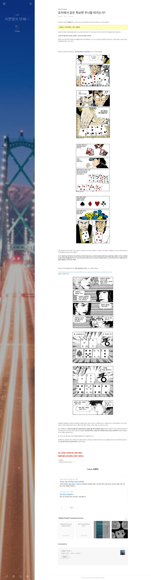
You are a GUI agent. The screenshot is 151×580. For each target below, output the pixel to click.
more (126, 518)
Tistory (102, 577)
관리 (28, 576)
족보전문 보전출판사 (66, 494)
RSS (21, 576)
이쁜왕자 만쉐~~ (17, 19)
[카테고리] (4, 4)
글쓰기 (7, 576)
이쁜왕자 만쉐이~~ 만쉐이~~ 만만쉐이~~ (71, 553)
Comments (62, 544)
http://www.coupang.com (67, 479)
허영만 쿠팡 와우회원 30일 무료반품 (72, 482)
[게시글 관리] (65, 508)
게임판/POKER (62, 9)
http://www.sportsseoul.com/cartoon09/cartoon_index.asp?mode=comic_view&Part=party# (85, 272)
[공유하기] (63, 508)
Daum (92, 577)
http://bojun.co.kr (65, 492)
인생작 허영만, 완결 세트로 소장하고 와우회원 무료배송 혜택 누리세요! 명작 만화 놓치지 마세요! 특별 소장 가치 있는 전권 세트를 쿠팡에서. (92, 485)
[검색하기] (31, 4)
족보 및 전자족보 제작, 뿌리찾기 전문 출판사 (73, 497)
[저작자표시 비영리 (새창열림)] (76, 508)
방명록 (14, 576)
